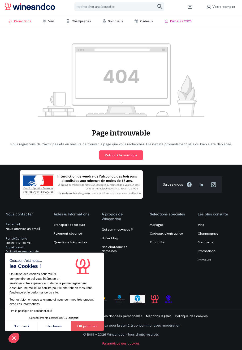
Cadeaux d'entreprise (166, 234)
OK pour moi (87, 326)
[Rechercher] (160, 6)
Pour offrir (157, 242)
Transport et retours (69, 225)
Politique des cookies (191, 316)
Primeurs (204, 260)
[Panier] (190, 6)
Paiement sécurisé (68, 234)
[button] (14, 338)
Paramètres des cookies (121, 343)
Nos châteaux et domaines (114, 249)
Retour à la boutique (121, 155)
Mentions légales (159, 316)
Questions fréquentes (70, 242)
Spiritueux (205, 242)
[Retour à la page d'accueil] (30, 6)
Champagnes (208, 234)
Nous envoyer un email (23, 229)
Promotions (206, 251)
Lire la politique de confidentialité (30, 311)
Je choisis (54, 326)
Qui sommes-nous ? (117, 230)
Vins (201, 225)
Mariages (157, 225)
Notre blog (110, 238)
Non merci (21, 326)
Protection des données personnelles (113, 316)
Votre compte (223, 6)
